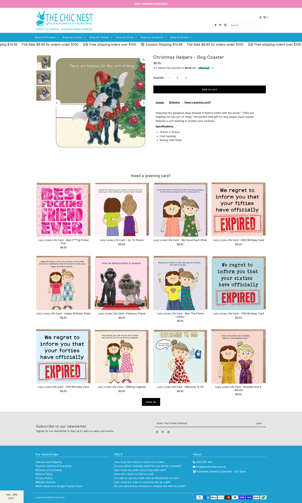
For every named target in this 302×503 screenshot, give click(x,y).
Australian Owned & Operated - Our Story (221, 471)
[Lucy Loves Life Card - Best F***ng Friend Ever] (63, 209)
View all (151, 402)
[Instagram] (224, 25)
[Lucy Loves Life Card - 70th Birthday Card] (238, 283)
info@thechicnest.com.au (211, 466)
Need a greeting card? (198, 102)
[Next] (143, 103)
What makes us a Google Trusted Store (59, 486)
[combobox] (248, 25)
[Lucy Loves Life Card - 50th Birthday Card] (63, 356)
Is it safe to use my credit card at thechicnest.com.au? (146, 478)
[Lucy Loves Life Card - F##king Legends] (122, 356)
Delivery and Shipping (49, 462)
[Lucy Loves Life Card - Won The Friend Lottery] (180, 283)
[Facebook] (215, 25)
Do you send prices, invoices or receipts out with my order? (150, 486)
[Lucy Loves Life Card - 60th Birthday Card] (238, 209)
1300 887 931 (204, 462)
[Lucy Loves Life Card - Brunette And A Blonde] (238, 356)
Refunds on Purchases (49, 470)
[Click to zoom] (143, 59)
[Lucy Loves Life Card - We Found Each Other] (180, 209)
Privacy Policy (44, 478)
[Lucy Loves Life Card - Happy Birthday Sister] (63, 283)
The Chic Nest (58, 497)
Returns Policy (44, 473)
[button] (12, 496)
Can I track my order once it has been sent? (140, 470)
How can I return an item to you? (133, 473)
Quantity (158, 77)
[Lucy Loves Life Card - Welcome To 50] (180, 356)
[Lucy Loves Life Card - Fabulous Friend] (122, 283)
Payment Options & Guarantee (53, 465)
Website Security (46, 482)
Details (160, 102)
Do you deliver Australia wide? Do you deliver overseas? (148, 465)
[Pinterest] (219, 25)
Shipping (174, 102)
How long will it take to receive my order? (139, 462)
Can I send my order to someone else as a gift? (142, 482)
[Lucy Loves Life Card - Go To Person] (122, 209)
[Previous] (57, 103)
